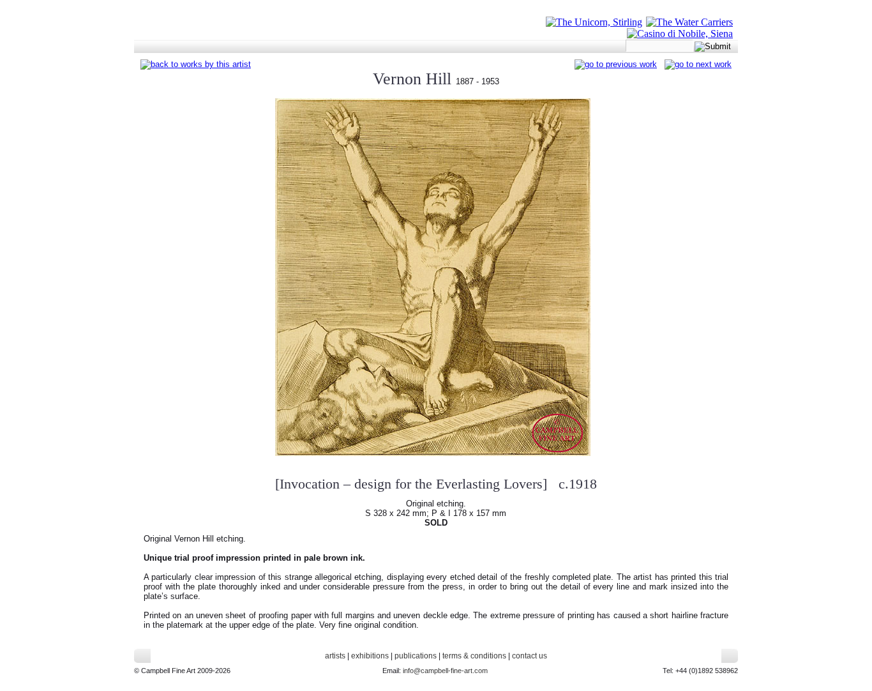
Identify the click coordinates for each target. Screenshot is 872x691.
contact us (529, 655)
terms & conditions (474, 655)
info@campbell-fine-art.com (445, 670)
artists (335, 655)
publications (416, 655)
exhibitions (370, 655)
